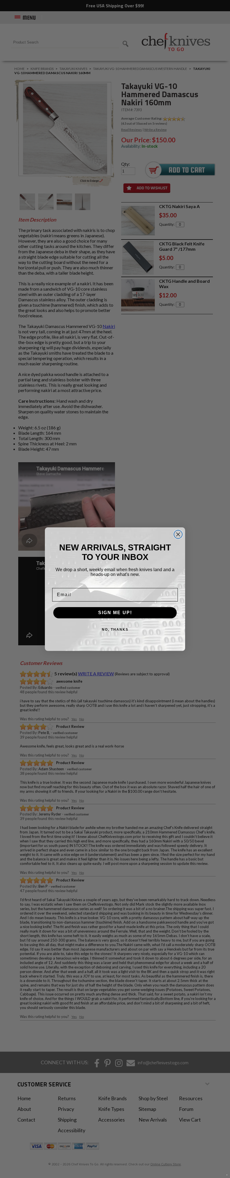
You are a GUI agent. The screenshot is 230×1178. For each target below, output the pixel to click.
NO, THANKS (115, 630)
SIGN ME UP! (115, 612)
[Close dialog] (178, 534)
